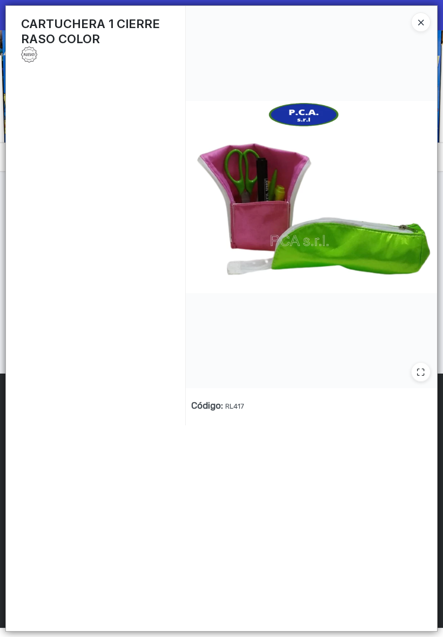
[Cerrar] (421, 22)
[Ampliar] (421, 372)
